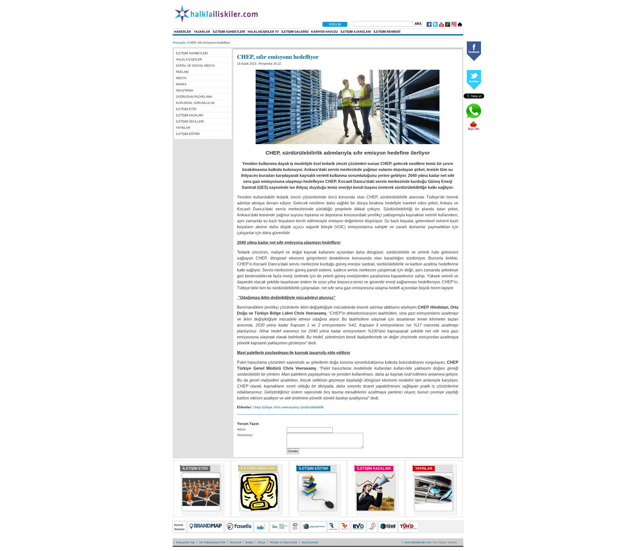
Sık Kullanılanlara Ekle (212, 542)
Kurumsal (235, 542)
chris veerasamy (286, 407)
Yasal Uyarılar (309, 542)
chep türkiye (262, 407)
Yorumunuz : (245, 435)
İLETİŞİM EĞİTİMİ (313, 468)
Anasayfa (179, 42)
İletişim (249, 542)
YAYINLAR (423, 468)
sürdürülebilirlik (312, 407)
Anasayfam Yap (185, 542)
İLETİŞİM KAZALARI (374, 468)
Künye (262, 542)
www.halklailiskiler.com (417, 542)
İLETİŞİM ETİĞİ (195, 468)
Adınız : (242, 429)
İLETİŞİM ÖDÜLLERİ (258, 468)
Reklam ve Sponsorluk (283, 542)
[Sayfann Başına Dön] (473, 129)
